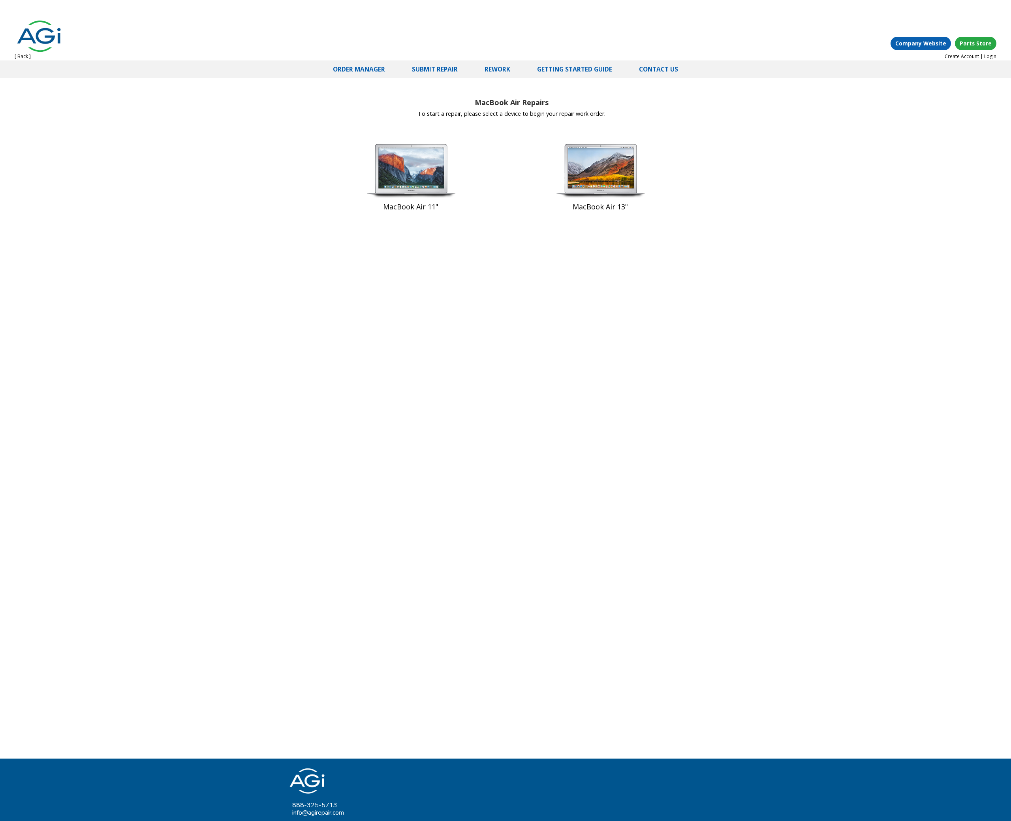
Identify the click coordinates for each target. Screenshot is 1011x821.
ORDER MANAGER (359, 69)
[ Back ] (23, 56)
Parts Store (976, 43)
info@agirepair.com (318, 812)
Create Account (962, 56)
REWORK (497, 69)
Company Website (920, 43)
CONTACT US (658, 69)
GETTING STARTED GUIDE (574, 69)
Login (990, 56)
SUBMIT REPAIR (435, 69)
